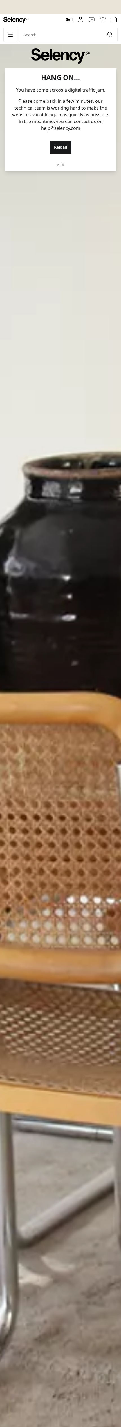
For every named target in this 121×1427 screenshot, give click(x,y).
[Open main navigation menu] (10, 34)
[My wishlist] (103, 19)
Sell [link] (69, 19)
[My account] (80, 19)
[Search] (110, 34)
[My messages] (91, 19)
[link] (15, 20)
